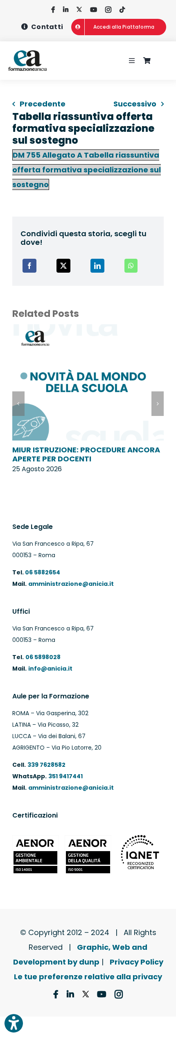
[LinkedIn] (97, 266)
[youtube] (93, 10)
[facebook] (53, 10)
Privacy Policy (136, 962)
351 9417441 (65, 776)
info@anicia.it (50, 668)
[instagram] (108, 10)
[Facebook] (29, 266)
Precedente (42, 104)
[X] (63, 266)
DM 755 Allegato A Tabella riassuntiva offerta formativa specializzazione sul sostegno (86, 170)
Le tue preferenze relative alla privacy (88, 976)
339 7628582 (46, 765)
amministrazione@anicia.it (71, 584)
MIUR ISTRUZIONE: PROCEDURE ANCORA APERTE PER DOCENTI (86, 454)
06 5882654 (42, 572)
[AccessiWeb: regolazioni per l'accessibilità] (13, 1023)
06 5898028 (43, 657)
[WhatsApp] (131, 266)
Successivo (134, 104)
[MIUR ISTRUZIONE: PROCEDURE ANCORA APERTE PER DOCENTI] (88, 330)
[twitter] (79, 10)
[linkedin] (65, 10)
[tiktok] (122, 10)
